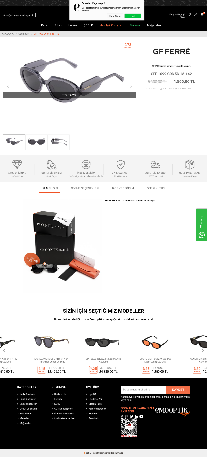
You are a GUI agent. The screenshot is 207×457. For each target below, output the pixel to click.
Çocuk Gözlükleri (28, 408)
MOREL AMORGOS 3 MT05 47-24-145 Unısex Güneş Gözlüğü (26, 360)
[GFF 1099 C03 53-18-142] (69, 86)
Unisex (72, 25)
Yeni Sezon (26, 413)
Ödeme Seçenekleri (64, 413)
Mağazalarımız (156, 25)
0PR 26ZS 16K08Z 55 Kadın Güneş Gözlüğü (77, 360)
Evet (133, 16)
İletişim (58, 399)
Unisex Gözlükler (28, 404)
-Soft (87, 453)
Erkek (58, 25)
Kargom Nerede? (97, 408)
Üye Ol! (92, 394)
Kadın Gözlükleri (28, 394)
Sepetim (93, 413)
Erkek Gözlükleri (28, 399)
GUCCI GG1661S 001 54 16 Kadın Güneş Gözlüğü (180, 360)
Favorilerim (94, 418)
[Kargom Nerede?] (160, 12)
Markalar (135, 25)
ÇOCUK (88, 25)
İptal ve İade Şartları (64, 418)
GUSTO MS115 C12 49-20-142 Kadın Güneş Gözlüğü (129, 360)
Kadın (44, 25)
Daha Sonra (115, 16)
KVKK (57, 404)
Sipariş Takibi (95, 404)
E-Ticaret (94, 453)
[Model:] (171, 51)
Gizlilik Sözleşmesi (63, 408)
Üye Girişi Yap (96, 399)
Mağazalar (25, 423)
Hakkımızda (60, 394)
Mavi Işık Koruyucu (111, 25)
